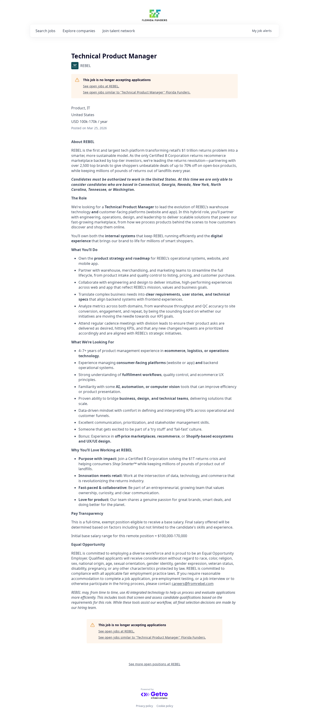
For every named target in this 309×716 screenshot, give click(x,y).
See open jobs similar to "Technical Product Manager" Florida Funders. (136, 92)
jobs (45, 30)
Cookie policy (165, 706)
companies (79, 30)
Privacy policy (144, 706)
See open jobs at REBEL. (101, 86)
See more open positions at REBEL (154, 664)
